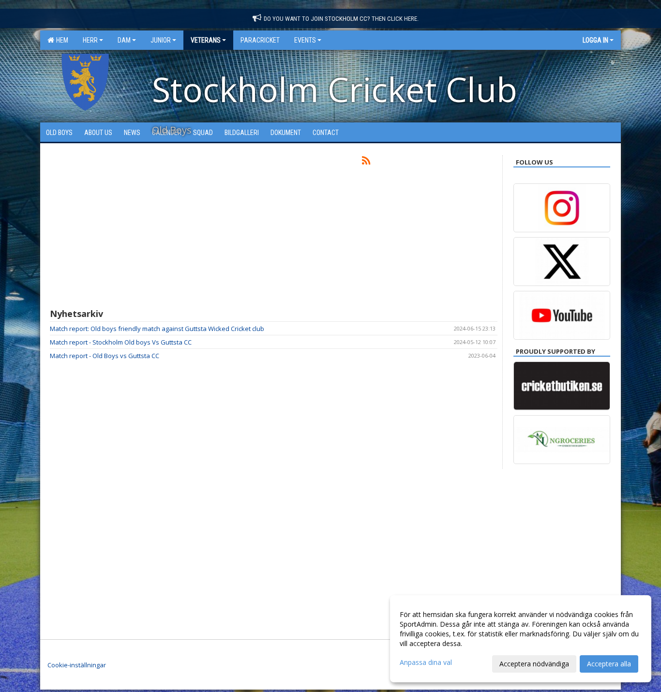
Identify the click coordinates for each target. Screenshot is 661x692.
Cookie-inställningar (76, 665)
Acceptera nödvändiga (534, 663)
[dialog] (520, 638)
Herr (90, 40)
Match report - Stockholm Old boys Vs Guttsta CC (121, 342)
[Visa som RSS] (366, 162)
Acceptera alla (609, 663)
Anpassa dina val (426, 662)
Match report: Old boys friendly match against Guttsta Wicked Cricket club (157, 328)
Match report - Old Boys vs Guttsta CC (104, 355)
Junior (160, 40)
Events (305, 40)
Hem (60, 40)
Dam (124, 40)
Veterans (206, 40)
